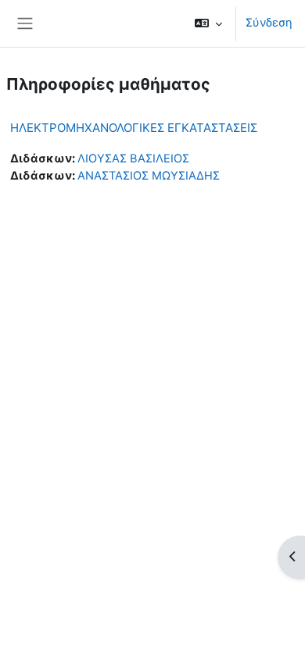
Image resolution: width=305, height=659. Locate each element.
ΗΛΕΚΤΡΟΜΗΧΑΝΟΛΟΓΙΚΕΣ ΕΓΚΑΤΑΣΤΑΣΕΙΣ (133, 127)
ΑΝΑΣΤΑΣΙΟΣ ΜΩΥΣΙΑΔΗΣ (148, 176)
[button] (208, 23)
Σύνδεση (269, 23)
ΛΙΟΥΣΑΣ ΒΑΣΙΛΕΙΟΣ (133, 158)
